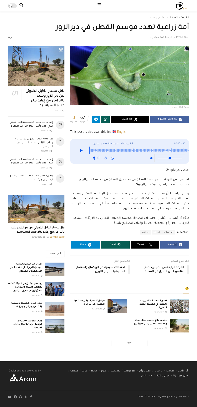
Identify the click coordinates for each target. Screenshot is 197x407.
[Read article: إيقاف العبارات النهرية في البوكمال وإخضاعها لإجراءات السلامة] (54, 326)
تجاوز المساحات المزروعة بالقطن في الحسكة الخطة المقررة (153, 304)
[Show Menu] (99, 6)
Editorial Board (57, 237)
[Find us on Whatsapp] (20, 397)
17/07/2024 (182, 37)
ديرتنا (84, 371)
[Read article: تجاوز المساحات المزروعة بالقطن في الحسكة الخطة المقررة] (179, 306)
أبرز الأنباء (183, 371)
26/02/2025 (159, 329)
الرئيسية (185, 17)
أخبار (176, 17)
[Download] (112, 158)
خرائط (94, 371)
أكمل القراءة (53, 253)
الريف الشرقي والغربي (160, 17)
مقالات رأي (145, 371)
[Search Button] (21, 6)
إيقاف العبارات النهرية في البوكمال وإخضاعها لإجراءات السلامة (27, 324)
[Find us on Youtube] (9, 397)
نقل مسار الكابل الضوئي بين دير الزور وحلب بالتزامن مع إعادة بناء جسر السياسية (33, 143)
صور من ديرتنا (180, 376)
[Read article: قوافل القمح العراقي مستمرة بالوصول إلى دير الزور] (117, 306)
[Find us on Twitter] (26, 397)
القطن (157, 232)
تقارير (104, 371)
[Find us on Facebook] (31, 397)
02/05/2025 (97, 309)
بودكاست (115, 371)
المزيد (129, 343)
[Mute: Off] (151, 158)
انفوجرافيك (129, 371)
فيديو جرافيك (162, 376)
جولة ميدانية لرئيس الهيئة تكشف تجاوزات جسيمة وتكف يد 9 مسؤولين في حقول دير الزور (25, 287)
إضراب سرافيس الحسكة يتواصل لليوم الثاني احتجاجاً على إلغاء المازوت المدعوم (26, 267)
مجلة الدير (146, 376)
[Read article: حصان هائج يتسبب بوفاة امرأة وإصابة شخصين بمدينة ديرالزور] (179, 326)
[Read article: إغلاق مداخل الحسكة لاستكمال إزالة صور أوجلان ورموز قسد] (54, 309)
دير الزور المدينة (17, 220)
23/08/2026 (37, 237)
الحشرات (168, 232)
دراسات (158, 371)
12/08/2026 (159, 313)
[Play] (81, 151)
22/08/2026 (35, 296)
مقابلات (170, 371)
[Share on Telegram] (96, 119)
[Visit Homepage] (181, 6)
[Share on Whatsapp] (105, 119)
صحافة (74, 371)
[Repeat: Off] (105, 158)
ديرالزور (145, 232)
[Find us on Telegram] (15, 397)
